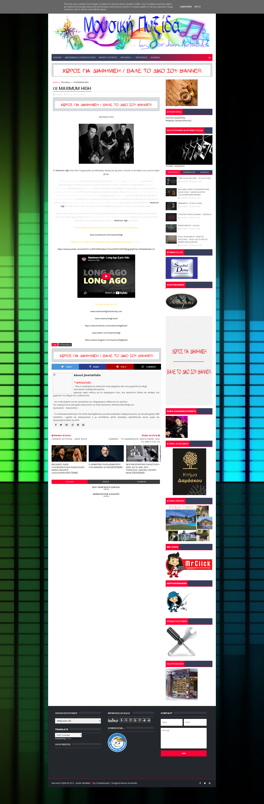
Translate (76, 738)
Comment (151, 367)
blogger (69, 482)
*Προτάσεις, (80, 94)
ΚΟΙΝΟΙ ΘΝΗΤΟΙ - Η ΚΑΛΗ (188, 225)
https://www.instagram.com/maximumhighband (106, 340)
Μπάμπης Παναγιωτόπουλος (178, 120)
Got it (197, 7)
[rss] (210, 783)
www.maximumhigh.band (106, 318)
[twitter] (205, 783)
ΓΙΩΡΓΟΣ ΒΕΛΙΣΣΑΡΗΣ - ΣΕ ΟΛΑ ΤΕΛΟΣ (194, 178)
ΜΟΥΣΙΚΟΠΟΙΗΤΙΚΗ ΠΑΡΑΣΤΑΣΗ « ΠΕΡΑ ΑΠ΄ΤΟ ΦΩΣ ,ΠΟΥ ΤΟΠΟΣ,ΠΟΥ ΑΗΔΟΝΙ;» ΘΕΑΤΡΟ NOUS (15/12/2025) (143, 468)
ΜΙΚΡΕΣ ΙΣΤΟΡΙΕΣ (108, 57)
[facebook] (200, 783)
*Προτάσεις (65, 82)
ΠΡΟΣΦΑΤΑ (173, 172)
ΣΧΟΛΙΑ (204, 172)
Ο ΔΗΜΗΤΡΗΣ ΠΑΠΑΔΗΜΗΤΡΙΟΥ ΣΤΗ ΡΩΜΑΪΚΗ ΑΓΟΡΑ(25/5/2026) (106, 466)
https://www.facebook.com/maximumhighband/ (106, 325)
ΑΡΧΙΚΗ (57, 57)
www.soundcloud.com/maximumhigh (106, 234)
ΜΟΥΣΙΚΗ (125, 57)
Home (55, 82)
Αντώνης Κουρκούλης (175, 117)
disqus (106, 482)
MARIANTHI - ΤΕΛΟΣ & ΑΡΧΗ (190, 203)
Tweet (69, 367)
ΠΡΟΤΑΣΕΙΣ (141, 57)
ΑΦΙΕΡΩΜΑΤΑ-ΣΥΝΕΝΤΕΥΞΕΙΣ (80, 57)
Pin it (124, 367)
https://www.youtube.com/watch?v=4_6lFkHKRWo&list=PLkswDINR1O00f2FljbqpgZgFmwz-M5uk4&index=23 (106, 249)
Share (96, 367)
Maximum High (62, 170)
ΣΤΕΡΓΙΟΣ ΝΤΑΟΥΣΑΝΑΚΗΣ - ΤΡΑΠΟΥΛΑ (194, 214)
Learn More (186, 7)
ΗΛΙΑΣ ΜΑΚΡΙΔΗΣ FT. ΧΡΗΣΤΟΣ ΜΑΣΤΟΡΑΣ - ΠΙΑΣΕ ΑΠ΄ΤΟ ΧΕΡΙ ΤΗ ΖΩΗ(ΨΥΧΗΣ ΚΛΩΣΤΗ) (192, 239)
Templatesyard (102, 783)
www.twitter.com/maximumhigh (106, 332)
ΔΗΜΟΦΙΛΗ (189, 172)
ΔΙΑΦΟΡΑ (155, 57)
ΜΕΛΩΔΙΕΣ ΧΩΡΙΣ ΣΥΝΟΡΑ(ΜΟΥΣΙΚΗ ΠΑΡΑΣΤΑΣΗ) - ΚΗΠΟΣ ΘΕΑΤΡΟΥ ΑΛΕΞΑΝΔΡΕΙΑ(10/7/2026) (69, 468)
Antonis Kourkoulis (128, 783)
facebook (142, 482)
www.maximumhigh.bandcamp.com (106, 311)
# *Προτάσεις (65, 344)
